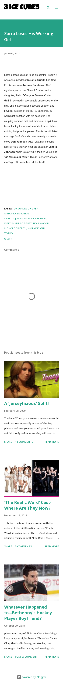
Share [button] (8, 239)
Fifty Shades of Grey (18, 223)
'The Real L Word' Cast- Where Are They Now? (27, 505)
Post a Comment (26, 656)
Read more (52, 441)
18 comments (24, 441)
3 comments (23, 546)
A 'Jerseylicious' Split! (26, 403)
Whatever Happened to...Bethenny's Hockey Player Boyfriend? (28, 612)
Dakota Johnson (15, 218)
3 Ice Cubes (21, 7)
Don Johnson (37, 218)
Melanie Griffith (15, 228)
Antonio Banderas (17, 213)
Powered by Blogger (33, 677)
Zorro (8, 233)
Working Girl (37, 228)
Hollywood (41, 223)
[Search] (48, 6)
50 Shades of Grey (26, 208)
